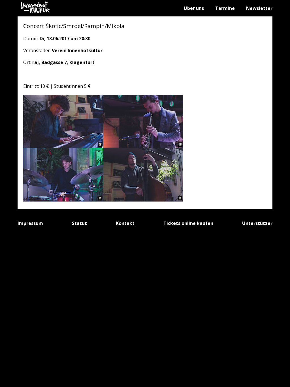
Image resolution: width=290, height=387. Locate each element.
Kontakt (125, 223)
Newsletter (259, 8)
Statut (79, 223)
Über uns (194, 8)
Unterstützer (257, 223)
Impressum (30, 223)
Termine (225, 8)
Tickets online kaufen (188, 223)
